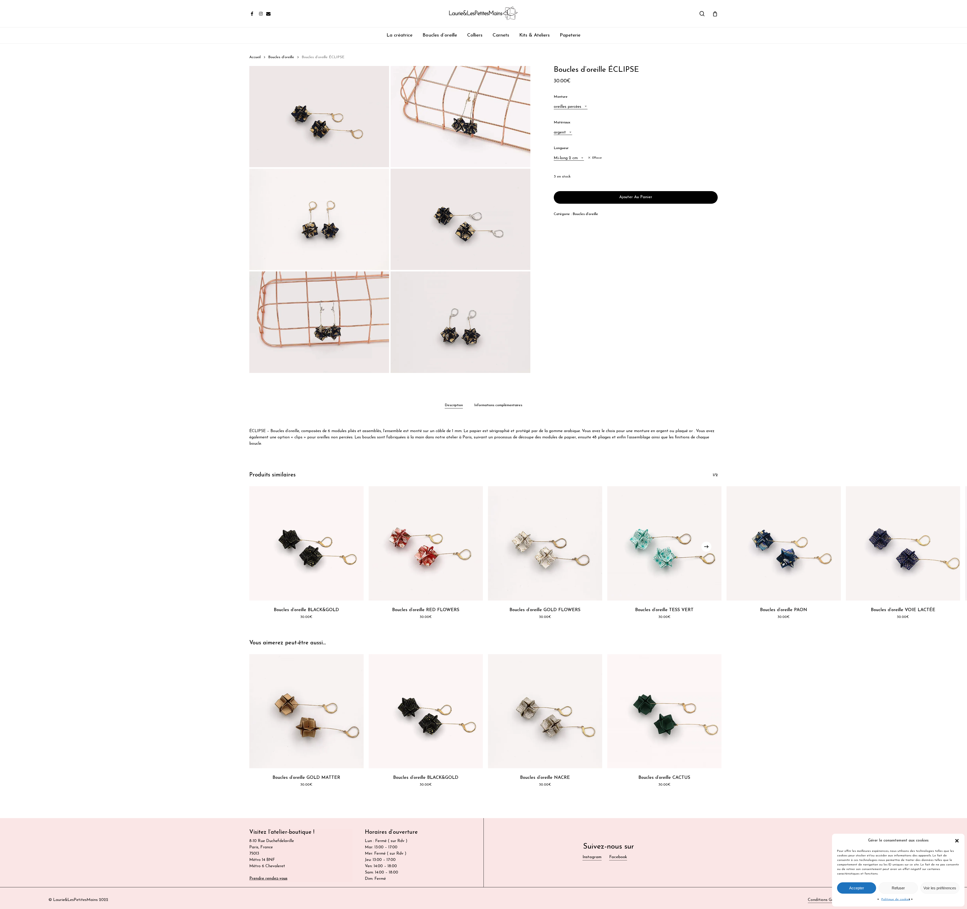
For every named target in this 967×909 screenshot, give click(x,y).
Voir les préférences (939, 888)
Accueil (255, 57)
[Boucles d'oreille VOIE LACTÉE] (903, 543)
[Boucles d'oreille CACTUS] (664, 711)
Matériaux (562, 122)
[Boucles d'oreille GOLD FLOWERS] (545, 543)
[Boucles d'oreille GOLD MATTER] (306, 711)
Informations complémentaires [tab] (498, 405)
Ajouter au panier (635, 197)
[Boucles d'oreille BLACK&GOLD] (306, 543)
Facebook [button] (618, 857)
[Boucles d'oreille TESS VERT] (664, 543)
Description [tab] (454, 405)
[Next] (706, 547)
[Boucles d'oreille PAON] (784, 543)
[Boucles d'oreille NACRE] (545, 711)
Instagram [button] (592, 857)
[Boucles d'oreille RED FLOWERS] (426, 543)
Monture (561, 97)
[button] (956, 840)
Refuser (898, 888)
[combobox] (571, 107)
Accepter (856, 888)
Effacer (597, 157)
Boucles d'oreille (281, 57)
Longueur (561, 148)
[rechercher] (702, 13)
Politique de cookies (895, 899)
